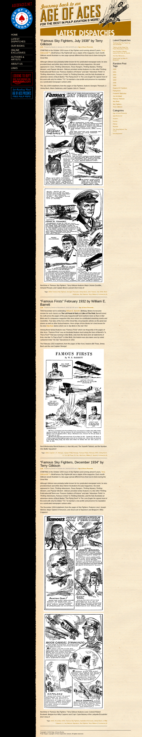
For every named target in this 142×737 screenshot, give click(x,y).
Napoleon (76, 723)
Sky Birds (116, 101)
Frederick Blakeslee (119, 93)
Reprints (115, 126)
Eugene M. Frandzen (120, 88)
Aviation (115, 118)
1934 (114, 80)
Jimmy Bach (83, 292)
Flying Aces (117, 91)
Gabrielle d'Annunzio (86, 721)
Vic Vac (76, 455)
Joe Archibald (117, 96)
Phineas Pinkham (119, 99)
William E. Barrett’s (73, 311)
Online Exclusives (18, 51)
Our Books (18, 46)
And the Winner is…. (119, 56)
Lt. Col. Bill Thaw (68, 455)
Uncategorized (117, 133)
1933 (114, 77)
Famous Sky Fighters (59, 292)
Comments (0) (102, 294)
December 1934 (60, 721)
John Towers (92, 292)
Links (14, 68)
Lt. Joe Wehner (67, 723)
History (115, 124)
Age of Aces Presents (120, 113)
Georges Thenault (72, 292)
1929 (114, 69)
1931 (114, 72)
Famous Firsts (83, 453)
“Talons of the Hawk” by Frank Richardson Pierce (121, 48)
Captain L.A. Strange (56, 453)
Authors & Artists (17, 58)
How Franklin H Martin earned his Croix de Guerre (121, 52)
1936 (114, 85)
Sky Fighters (117, 104)
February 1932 (93, 453)
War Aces (82, 455)
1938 (50, 292)
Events (115, 121)
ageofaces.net (117, 116)
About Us (17, 64)
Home (14, 35)
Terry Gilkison (117, 107)
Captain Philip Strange (71, 453)
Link (41, 47)
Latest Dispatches (18, 40)
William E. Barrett (91, 455)
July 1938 (100, 292)
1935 (114, 83)
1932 (114, 74)
